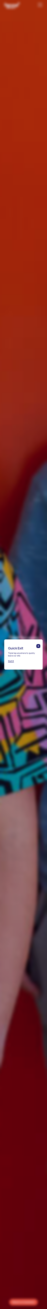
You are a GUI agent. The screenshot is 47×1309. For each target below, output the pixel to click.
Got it (11, 661)
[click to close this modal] (38, 646)
